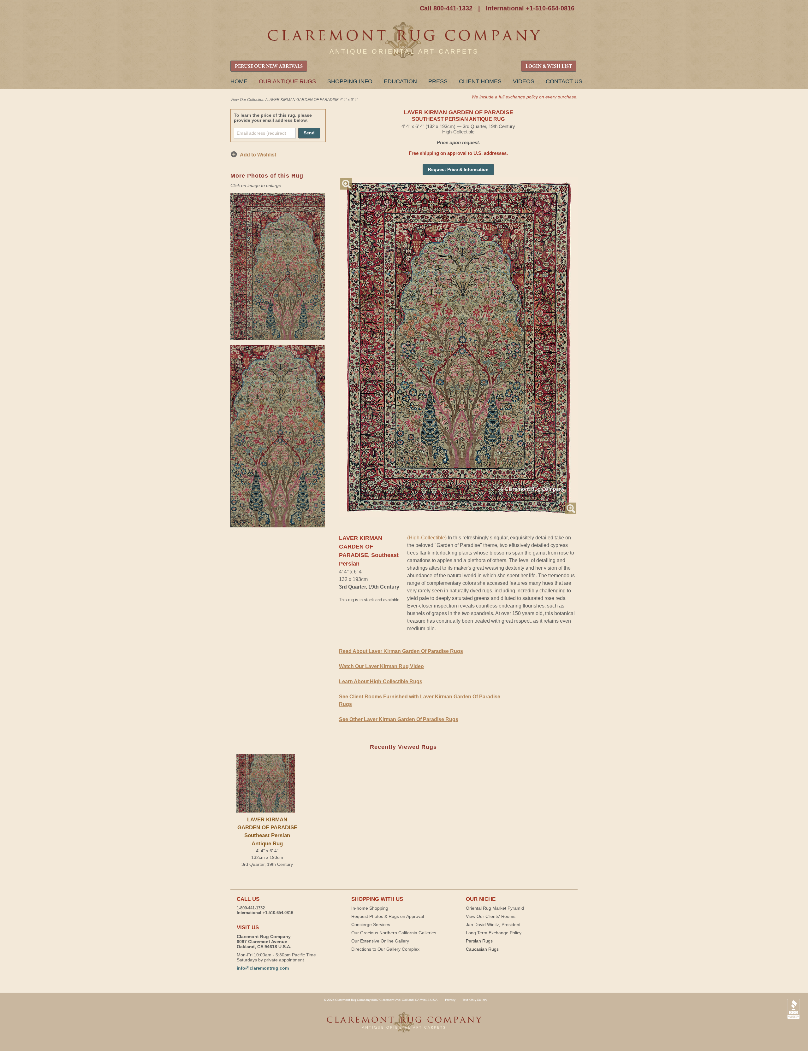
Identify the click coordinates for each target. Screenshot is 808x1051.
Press (438, 81)
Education (400, 81)
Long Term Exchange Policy (493, 932)
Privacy (450, 999)
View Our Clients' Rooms (490, 916)
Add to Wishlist (258, 154)
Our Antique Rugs (287, 81)
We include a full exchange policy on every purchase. (525, 96)
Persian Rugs (479, 940)
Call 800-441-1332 (446, 8)
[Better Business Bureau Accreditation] (793, 1009)
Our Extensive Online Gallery (380, 940)
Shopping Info (349, 81)
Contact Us (564, 81)
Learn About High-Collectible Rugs (380, 681)
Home (238, 81)
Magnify (346, 184)
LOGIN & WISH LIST (549, 66)
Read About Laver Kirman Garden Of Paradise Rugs (401, 651)
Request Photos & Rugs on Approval (387, 916)
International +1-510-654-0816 (530, 8)
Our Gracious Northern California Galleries (393, 932)
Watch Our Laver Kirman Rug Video (381, 666)
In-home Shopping (369, 908)
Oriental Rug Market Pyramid (495, 908)
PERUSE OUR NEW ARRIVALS (269, 66)
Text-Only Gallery (474, 999)
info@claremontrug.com (263, 968)
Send (309, 132)
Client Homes (480, 81)
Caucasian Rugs (482, 949)
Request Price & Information (458, 169)
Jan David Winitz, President (493, 924)
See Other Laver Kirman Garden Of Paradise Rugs (398, 719)
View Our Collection (247, 99)
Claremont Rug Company (404, 40)
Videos (523, 81)
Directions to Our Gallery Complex (385, 949)
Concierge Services (370, 924)
